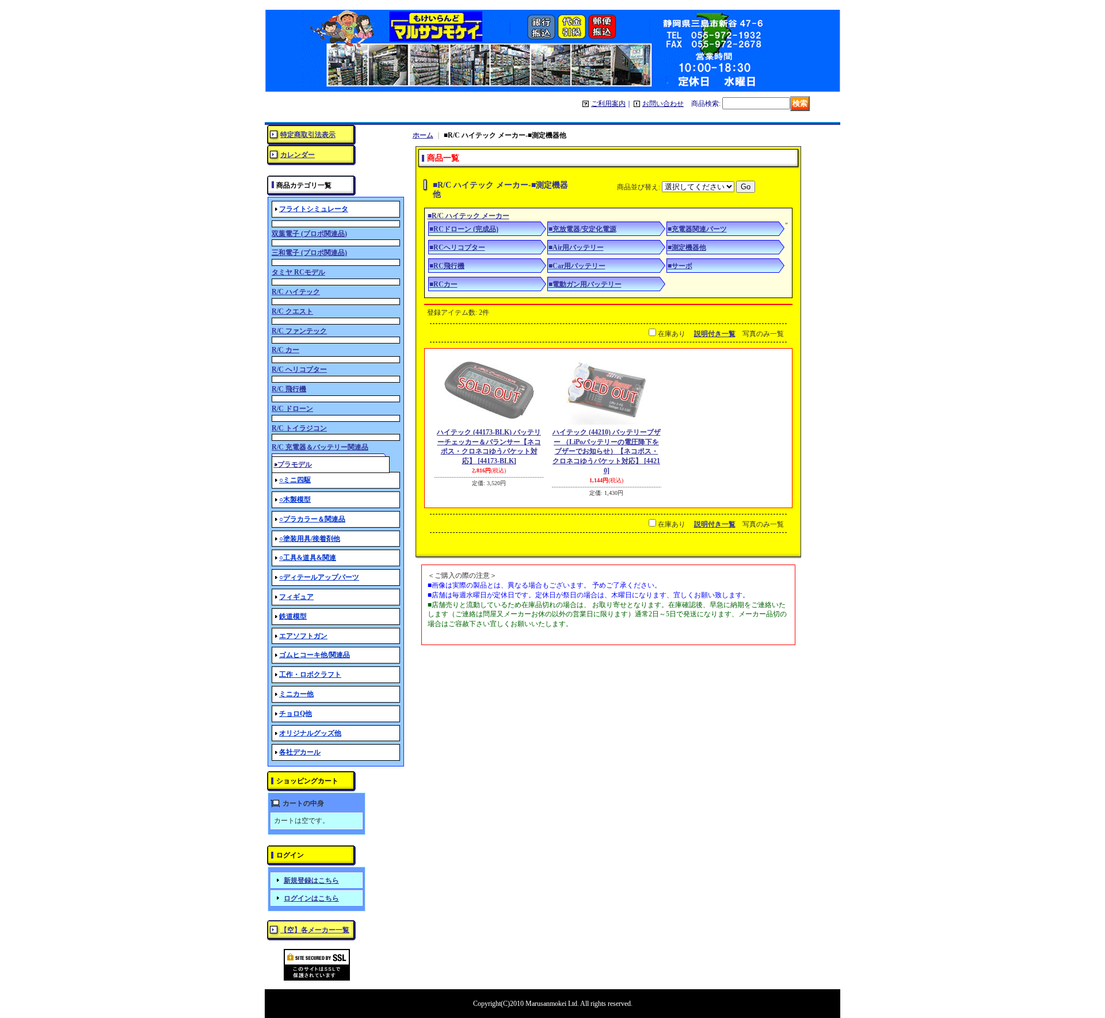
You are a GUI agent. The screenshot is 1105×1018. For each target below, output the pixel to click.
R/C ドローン (292, 409)
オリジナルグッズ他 (310, 733)
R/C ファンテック (299, 331)
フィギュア (296, 597)
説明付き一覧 (715, 334)
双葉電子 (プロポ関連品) (309, 234)
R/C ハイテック (296, 292)
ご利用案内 (608, 104)
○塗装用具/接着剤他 (309, 539)
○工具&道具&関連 (307, 558)
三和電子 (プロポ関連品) (309, 253)
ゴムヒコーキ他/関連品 (314, 655)
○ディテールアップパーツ (319, 577)
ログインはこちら (311, 898)
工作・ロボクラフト (310, 674)
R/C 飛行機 (289, 389)
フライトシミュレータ (313, 209)
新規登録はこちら (311, 880)
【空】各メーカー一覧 (314, 930)
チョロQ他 (295, 714)
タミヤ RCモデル (298, 272)
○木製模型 (295, 499)
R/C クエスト (292, 311)
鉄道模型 (293, 616)
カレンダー (297, 155)
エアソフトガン (303, 636)
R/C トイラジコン (299, 428)
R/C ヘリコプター (299, 369)
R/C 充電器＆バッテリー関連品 (320, 447)
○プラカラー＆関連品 (312, 519)
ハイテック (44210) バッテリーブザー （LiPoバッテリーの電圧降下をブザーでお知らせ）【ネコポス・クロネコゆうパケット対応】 (606, 451)
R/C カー (285, 350)
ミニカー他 (296, 694)
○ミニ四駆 (295, 480)
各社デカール (300, 752)
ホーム (423, 135)
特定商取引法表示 (308, 135)
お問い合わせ (663, 104)
